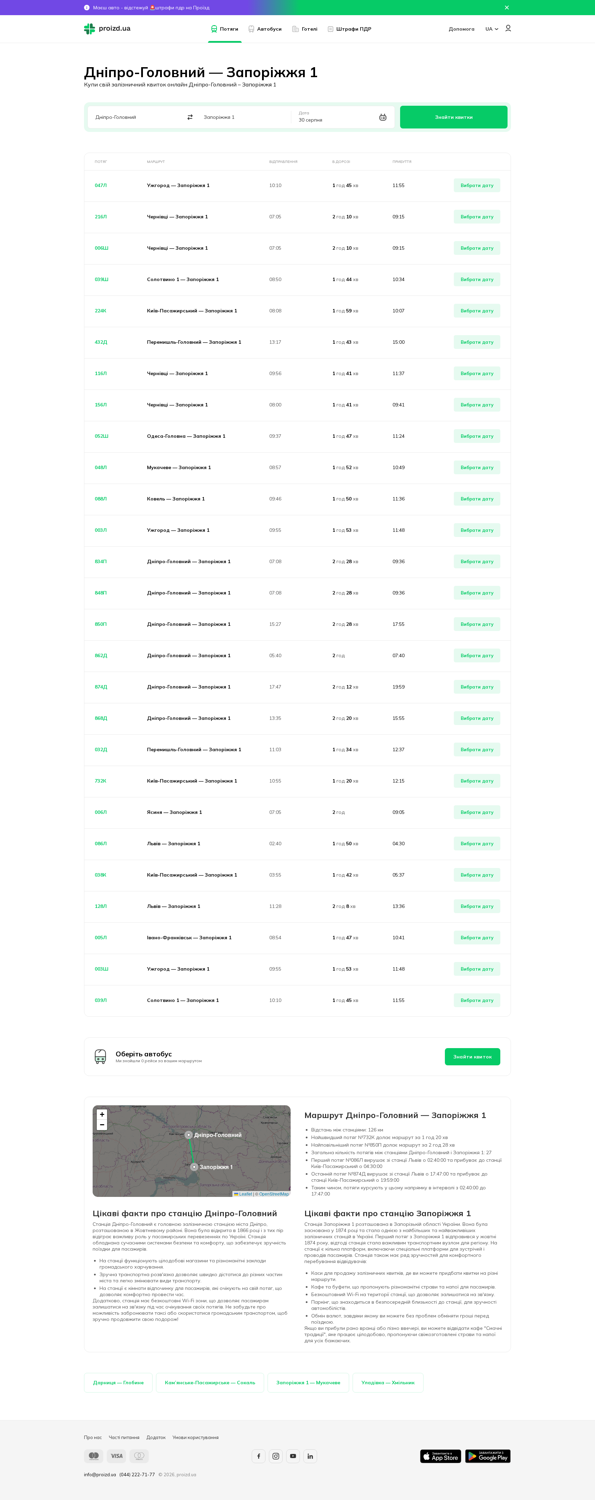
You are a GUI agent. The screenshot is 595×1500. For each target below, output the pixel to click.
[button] (189, 1135)
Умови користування (196, 1437)
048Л (101, 467)
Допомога (461, 29)
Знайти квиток (472, 1057)
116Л (101, 373)
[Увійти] (508, 28)
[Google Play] (488, 1456)
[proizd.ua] (109, 28)
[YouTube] (293, 1456)
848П (101, 593)
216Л (101, 217)
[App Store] (440, 1456)
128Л (101, 906)
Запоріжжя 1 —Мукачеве (308, 1382)
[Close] (507, 7)
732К (100, 781)
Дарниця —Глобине (118, 1382)
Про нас (93, 1437)
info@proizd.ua (100, 1474)
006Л (101, 812)
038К (100, 875)
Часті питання (124, 1437)
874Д (101, 687)
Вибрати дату (477, 185)
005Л (101, 937)
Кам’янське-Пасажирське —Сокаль (210, 1382)
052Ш (101, 436)
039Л (101, 1000)
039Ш (101, 279)
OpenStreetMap (274, 1194)
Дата (304, 113)
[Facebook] (258, 1456)
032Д (101, 749)
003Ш (101, 969)
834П (101, 561)
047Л (101, 185)
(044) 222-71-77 (137, 1474)
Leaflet (245, 1194)
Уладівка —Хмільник (388, 1382)
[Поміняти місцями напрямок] (190, 117)
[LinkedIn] (310, 1456)
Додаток (156, 1437)
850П (101, 624)
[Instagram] (276, 1456)
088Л (101, 499)
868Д (101, 718)
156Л (101, 405)
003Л (101, 530)
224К (100, 311)
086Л (101, 843)
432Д (101, 342)
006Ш (101, 248)
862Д (101, 655)
